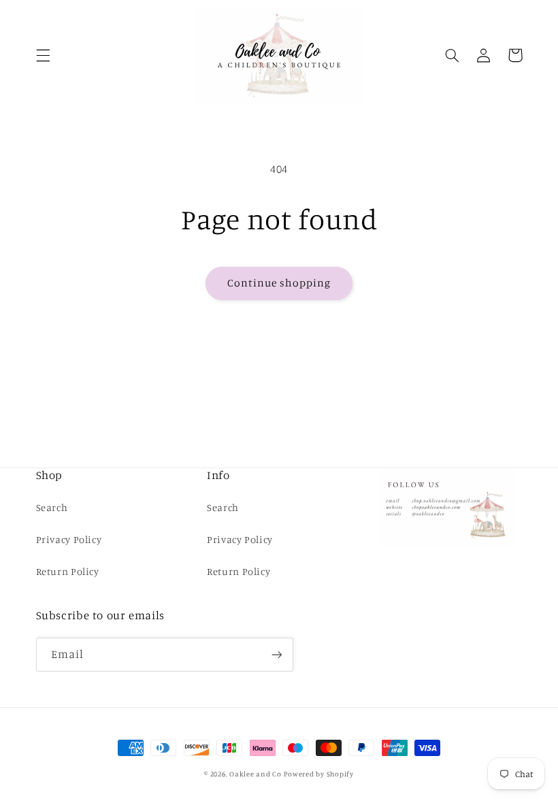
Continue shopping (279, 282)
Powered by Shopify (318, 774)
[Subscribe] (276, 654)
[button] (43, 55)
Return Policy (67, 571)
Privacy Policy (69, 539)
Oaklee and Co (255, 774)
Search (52, 507)
